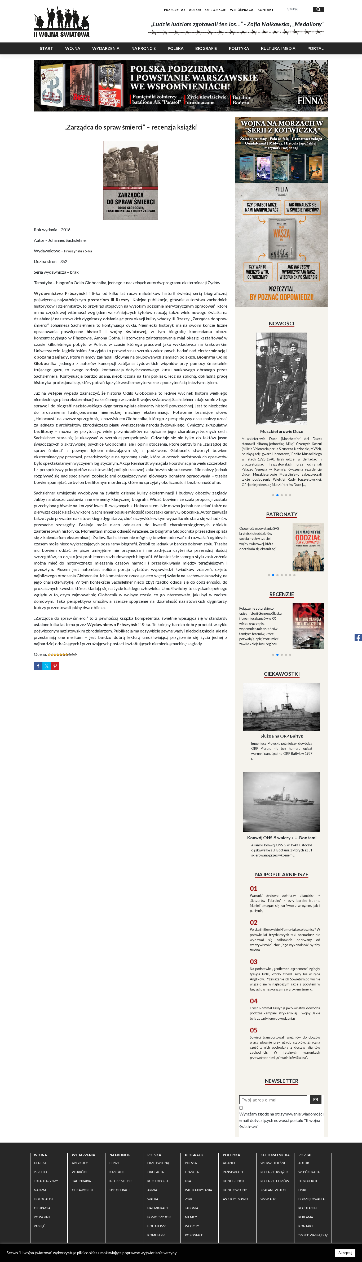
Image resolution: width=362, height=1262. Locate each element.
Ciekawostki (82, 1142)
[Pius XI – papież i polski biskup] (281, 364)
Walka (152, 1151)
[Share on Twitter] (46, 666)
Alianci (229, 1115)
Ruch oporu (157, 1133)
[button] (273, 431)
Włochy (192, 1179)
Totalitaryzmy (46, 1133)
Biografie (206, 48)
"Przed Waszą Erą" (313, 1188)
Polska (176, 48)
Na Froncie (143, 48)
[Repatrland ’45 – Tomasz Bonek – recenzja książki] (305, 562)
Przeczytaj (174, 10)
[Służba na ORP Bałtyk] (281, 658)
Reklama (305, 1169)
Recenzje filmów (275, 1133)
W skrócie (80, 1124)
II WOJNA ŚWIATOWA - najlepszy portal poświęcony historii (96, 1207)
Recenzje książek (275, 1124)
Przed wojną (158, 1115)
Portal (315, 48)
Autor (195, 10)
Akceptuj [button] (345, 1253)
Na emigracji (158, 1160)
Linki (302, 1142)
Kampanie (117, 1124)
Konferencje (234, 1133)
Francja (192, 1124)
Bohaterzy (156, 1179)
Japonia (191, 1160)
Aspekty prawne (236, 1151)
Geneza (40, 1115)
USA (188, 1133)
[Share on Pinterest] (55, 666)
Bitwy (114, 1115)
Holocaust (43, 1151)
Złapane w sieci (273, 1142)
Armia (152, 1142)
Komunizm (156, 1188)
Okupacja (42, 1160)
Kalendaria (81, 1133)
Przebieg (41, 1124)
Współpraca (241, 10)
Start (46, 48)
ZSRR (188, 1151)
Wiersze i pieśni (273, 1115)
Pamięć (39, 1179)
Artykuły (80, 1115)
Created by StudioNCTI (254, 1207)
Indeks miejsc (120, 1133)
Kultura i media (278, 48)
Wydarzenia (106, 48)
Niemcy (191, 1169)
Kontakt (266, 10)
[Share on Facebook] (38, 666)
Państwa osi (233, 1124)
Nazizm (40, 1142)
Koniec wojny (235, 1142)
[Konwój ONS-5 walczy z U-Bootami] (281, 753)
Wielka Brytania (198, 1142)
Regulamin (307, 1160)
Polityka (239, 48)
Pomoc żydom (159, 1169)
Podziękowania (311, 1151)
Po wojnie (42, 1169)
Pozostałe (194, 1188)
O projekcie (215, 10)
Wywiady (268, 1151)
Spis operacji (119, 1142)
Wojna (72, 48)
